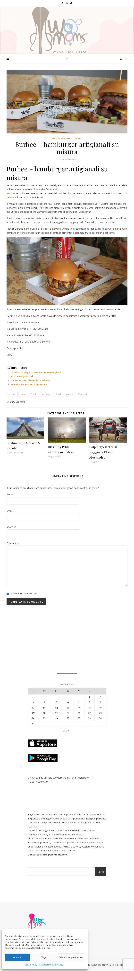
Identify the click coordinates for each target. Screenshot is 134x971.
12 (56, 707)
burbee (12, 394)
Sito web (11, 526)
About (94, 964)
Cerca (101, 871)
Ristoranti (82, 394)
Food (33, 394)
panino (69, 394)
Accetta (17, 957)
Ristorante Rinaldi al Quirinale (29, 384)
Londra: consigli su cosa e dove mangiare (36, 372)
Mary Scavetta (17, 401)
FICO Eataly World (22, 376)
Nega (44, 957)
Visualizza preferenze (71, 957)
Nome (10, 494)
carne (23, 394)
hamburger (46, 394)
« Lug (66, 730)
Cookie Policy (31, 964)
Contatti (121, 964)
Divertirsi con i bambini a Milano (30, 380)
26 (56, 718)
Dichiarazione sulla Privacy (51, 964)
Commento (13, 543)
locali (58, 394)
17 (33, 713)
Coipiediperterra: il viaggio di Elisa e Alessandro (103, 452)
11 (44, 707)
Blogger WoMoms (107, 964)
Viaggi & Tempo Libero (67, 138)
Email (9, 510)
